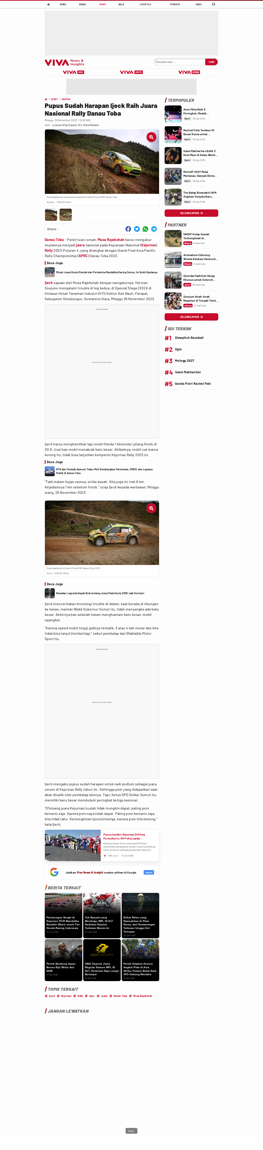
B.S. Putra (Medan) (88, 125)
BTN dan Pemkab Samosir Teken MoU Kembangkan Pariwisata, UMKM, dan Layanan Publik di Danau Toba (104, 471)
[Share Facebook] (128, 229)
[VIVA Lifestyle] (131, 72)
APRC (83, 256)
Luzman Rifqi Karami (64, 125)
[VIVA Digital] (74, 72)
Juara (104, 995)
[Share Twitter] (137, 229)
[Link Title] (173, 113)
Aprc (92, 995)
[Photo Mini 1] (51, 214)
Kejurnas (148, 245)
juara (80, 245)
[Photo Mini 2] (65, 214)
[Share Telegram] (154, 229)
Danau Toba (54, 239)
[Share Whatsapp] (145, 229)
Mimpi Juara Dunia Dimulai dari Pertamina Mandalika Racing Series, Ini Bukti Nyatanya (106, 272)
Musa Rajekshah (111, 239)
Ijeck (49, 282)
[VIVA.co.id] (66, 62)
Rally (49, 250)
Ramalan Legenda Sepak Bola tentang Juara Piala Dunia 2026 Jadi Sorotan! (100, 593)
